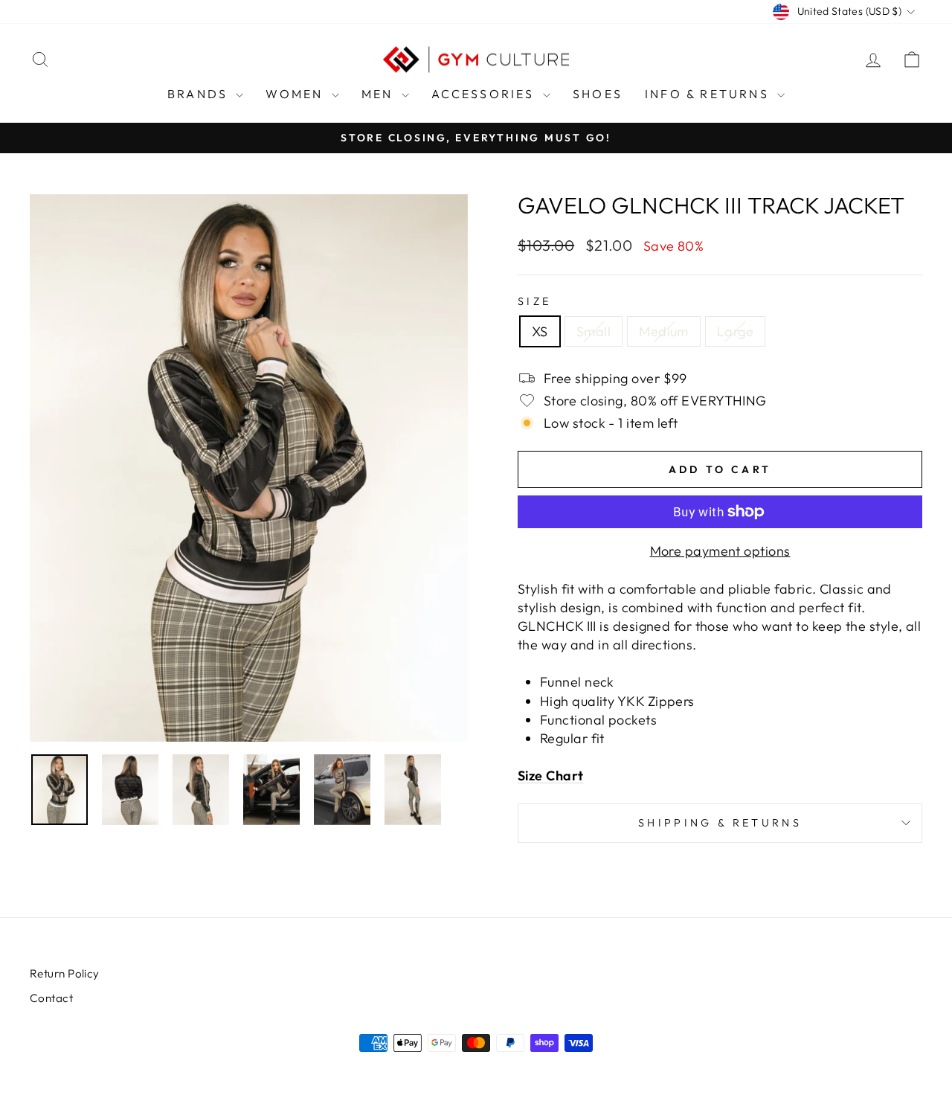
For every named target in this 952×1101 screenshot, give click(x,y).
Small (593, 331)
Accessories (485, 93)
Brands (199, 93)
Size (534, 301)
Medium (664, 331)
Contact (51, 998)
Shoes (598, 93)
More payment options (720, 550)
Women (296, 93)
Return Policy (65, 973)
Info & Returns (709, 93)
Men (379, 93)
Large (735, 331)
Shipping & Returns (720, 822)
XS (540, 331)
